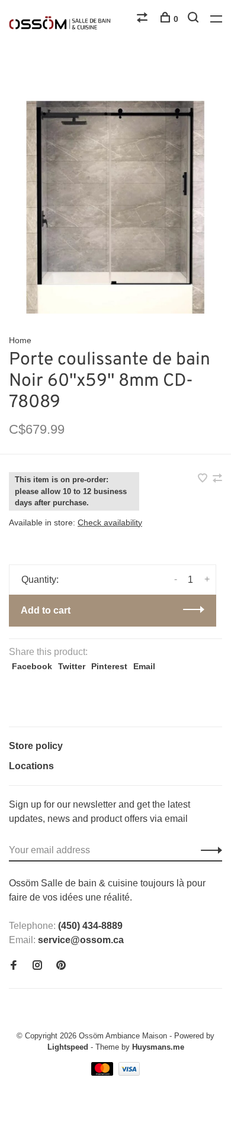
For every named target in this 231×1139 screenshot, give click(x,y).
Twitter (71, 666)
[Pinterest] (61, 966)
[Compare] (143, 19)
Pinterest (109, 666)
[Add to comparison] (217, 479)
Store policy (36, 746)
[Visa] (129, 1072)
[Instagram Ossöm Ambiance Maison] (37, 966)
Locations (31, 766)
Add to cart (45, 610)
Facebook (32, 666)
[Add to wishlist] (204, 479)
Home (20, 340)
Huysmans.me (158, 1047)
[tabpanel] (115, 207)
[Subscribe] (208, 850)
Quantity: (40, 580)
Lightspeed (67, 1047)
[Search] (194, 19)
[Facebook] (13, 966)
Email (144, 666)
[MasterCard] (103, 1072)
